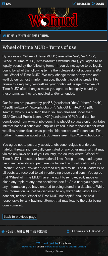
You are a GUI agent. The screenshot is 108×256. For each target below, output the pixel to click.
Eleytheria (65, 243)
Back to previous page (20, 216)
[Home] (53, 21)
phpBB (41, 246)
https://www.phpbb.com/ (86, 135)
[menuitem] (6, 4)
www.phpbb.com (40, 121)
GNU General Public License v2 (26, 117)
